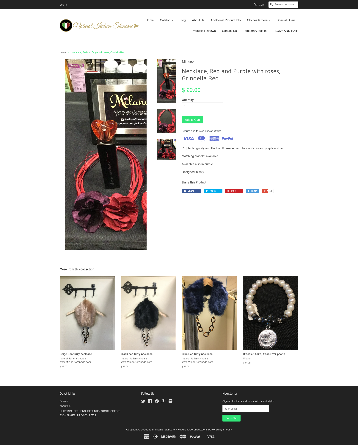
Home (150, 20)
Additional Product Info (226, 20)
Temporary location (255, 31)
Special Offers (286, 20)
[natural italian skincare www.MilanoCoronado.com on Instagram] (170, 402)
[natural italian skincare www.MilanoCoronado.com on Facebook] (150, 402)
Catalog (165, 20)
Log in (63, 4)
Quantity (188, 100)
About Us (198, 20)
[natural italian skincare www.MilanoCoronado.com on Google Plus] (163, 402)
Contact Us (229, 31)
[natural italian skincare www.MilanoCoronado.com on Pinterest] (157, 402)
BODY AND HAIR (286, 31)
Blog (183, 20)
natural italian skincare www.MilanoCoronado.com (177, 429)
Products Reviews (204, 31)
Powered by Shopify (220, 429)
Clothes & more (257, 20)
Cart (261, 4)
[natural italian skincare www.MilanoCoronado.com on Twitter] (143, 402)
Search (64, 401)
